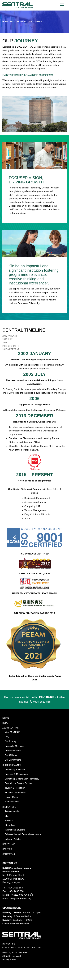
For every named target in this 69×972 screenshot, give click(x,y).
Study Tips (10, 825)
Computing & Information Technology (22, 779)
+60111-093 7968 (20, 894)
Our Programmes (11, 765)
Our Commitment (13, 760)
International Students (15, 830)
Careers (7, 849)
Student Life (9, 807)
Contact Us (8, 854)
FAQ (7, 737)
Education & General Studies (18, 783)
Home (5, 723)
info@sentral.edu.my (20, 898)
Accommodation (12, 811)
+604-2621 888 (42, 701)
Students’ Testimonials (15, 792)
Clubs (7, 816)
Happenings (8, 844)
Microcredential (12, 801)
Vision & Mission (13, 750)
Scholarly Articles (13, 839)
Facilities (9, 820)
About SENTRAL (10, 728)
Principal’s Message (14, 746)
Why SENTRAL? (12, 732)
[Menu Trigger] (62, 5)
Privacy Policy (9, 959)
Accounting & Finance (15, 769)
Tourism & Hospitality (15, 788)
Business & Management (16, 774)
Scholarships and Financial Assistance (23, 834)
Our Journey (10, 741)
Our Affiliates (11, 755)
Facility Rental (11, 797)
